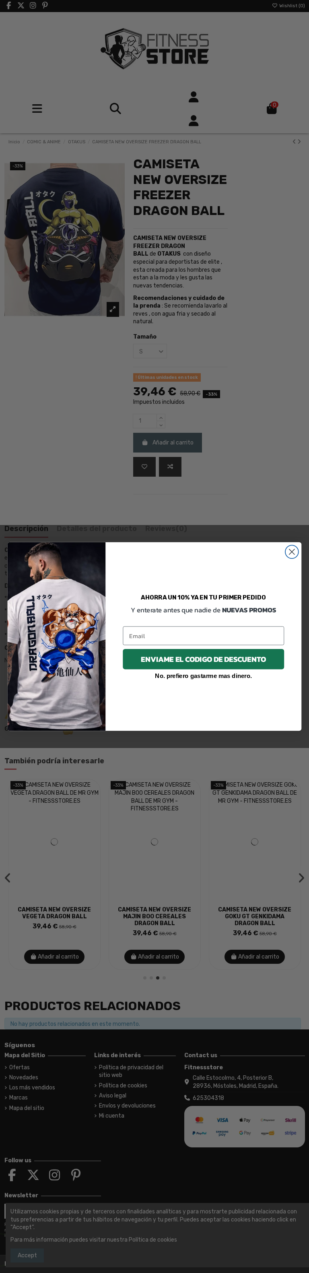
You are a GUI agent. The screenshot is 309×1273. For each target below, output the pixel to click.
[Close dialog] (292, 551)
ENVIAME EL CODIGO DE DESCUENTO (203, 659)
